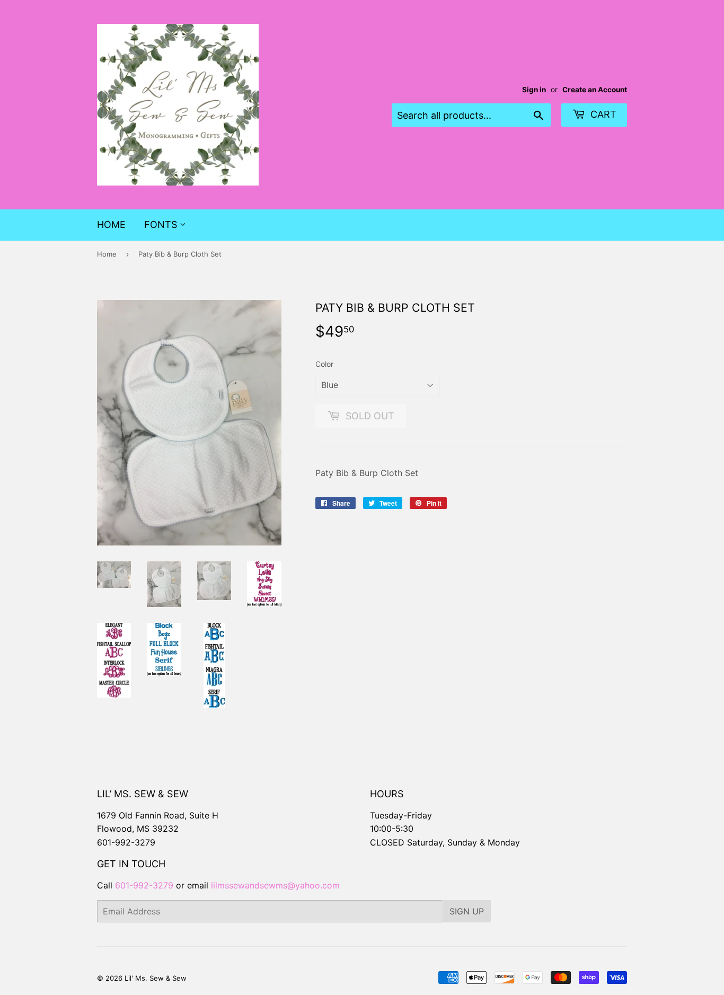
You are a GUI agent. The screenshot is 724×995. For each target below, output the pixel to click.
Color (324, 363)
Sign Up (466, 911)
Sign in (534, 89)
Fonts (162, 224)
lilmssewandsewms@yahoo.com (275, 885)
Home (111, 224)
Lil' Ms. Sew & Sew (156, 978)
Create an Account (594, 89)
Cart (602, 114)
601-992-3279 (126, 842)
